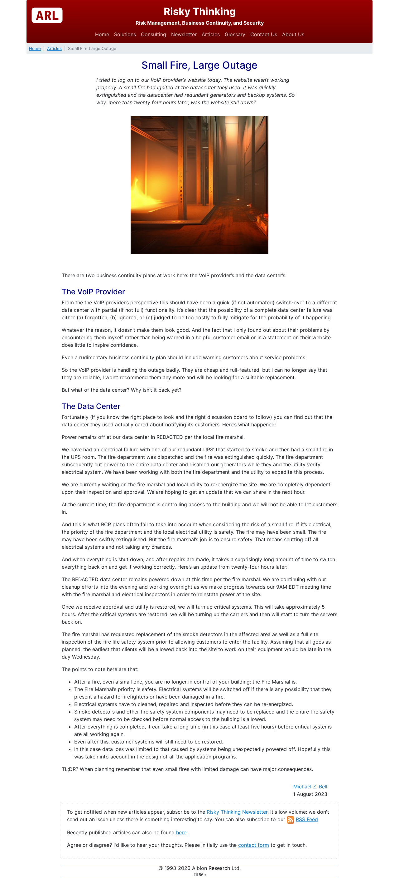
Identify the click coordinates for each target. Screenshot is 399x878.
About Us (293, 34)
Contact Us (263, 34)
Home (102, 34)
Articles (211, 34)
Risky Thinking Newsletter (237, 812)
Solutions (125, 34)
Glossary (235, 34)
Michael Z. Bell (310, 786)
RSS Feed (307, 819)
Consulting (153, 34)
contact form (253, 845)
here (181, 832)
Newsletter (184, 34)
